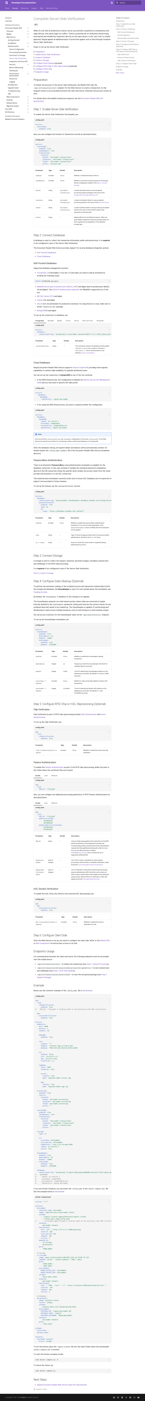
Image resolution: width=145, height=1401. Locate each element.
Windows (54, 775)
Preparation (40, 52)
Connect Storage (42, 60)
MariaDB (51, 321)
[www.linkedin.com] (122, 1397)
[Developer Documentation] (6, 2)
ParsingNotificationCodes (91, 879)
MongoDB (41, 311)
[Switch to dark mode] (112, 2)
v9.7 (36, 24)
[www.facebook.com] (130, 1397)
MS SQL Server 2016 (45, 296)
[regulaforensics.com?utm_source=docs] (114, 1397)
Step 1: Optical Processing (97, 964)
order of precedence (88, 353)
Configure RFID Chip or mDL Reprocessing (52, 66)
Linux (46, 775)
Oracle (39, 300)
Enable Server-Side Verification (47, 54)
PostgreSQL (42, 273)
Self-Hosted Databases (46, 253)
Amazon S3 (94, 195)
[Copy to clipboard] (109, 124)
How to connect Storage (43, 573)
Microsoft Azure (103, 202)
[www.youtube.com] (138, 1397)
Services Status (52, 8)
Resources (25, 8)
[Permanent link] (32, 19)
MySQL (59, 321)
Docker (37, 775)
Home (7, 8)
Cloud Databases (44, 256)
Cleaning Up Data (40, 592)
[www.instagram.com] (134, 1397)
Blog (41, 8)
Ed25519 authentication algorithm (65, 290)
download (87, 991)
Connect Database (42, 57)
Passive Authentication (54, 767)
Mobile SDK (105, 940)
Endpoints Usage (42, 72)
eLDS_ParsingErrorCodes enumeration (90, 865)
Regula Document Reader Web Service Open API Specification (62, 1385)
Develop (15, 8)
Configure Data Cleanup (44, 63)
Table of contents (122, 18)
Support (34, 8)
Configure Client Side (43, 69)
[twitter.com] (126, 1397)
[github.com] (118, 1397)
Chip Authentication (89, 714)
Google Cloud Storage (81, 195)
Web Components (43, 943)
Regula (23, 1397)
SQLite (39, 304)
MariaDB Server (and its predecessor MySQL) (55, 287)
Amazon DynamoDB (80, 367)
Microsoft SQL (87, 321)
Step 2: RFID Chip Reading (63, 971)
